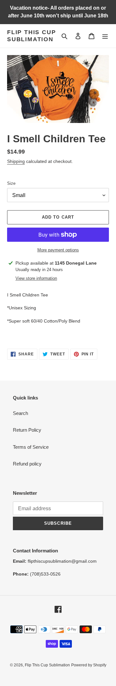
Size (11, 183)
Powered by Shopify (88, 665)
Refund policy (27, 463)
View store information (36, 278)
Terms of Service (31, 447)
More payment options (58, 250)
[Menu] (105, 36)
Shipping (16, 161)
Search (20, 413)
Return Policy (27, 430)
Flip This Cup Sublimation (31, 35)
